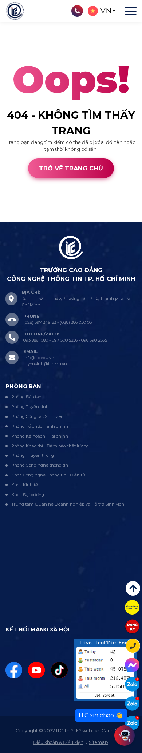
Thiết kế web (15, 218)
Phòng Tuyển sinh (30, 406)
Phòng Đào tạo (26, 396)
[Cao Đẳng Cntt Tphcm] (132, 723)
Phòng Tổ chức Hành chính (39, 426)
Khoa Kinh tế (24, 484)
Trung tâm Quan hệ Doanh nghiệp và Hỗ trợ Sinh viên (67, 504)
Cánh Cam (51, 218)
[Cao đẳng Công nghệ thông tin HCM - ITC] (132, 703)
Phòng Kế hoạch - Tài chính (39, 436)
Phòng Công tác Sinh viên (37, 416)
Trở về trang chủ (71, 168)
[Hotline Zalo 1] (132, 684)
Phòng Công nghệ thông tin (39, 465)
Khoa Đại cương (27, 494)
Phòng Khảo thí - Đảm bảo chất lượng (50, 445)
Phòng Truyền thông (32, 455)
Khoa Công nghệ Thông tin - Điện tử (48, 475)
